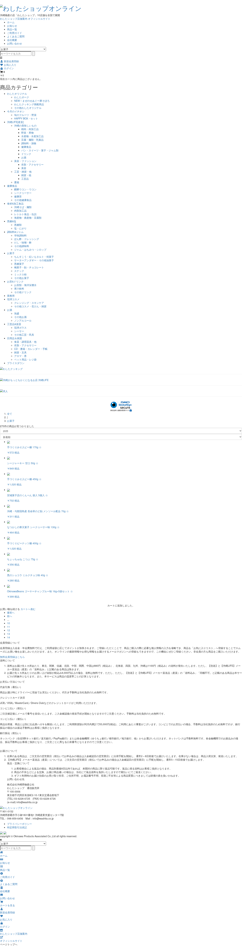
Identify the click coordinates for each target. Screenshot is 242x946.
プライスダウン (15, 363)
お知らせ (12, 25)
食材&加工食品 (15, 203)
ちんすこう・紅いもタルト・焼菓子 (34, 256)
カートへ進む (28, 609)
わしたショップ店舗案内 (13, 18)
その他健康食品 (23, 200)
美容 (23, 168)
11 (8, 626)
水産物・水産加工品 (32, 136)
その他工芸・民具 (24, 334)
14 (8, 637)
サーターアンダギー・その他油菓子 (34, 260)
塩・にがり (20, 228)
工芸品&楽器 (14, 324)
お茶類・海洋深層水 (25, 285)
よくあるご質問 (15, 36)
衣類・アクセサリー (32, 164)
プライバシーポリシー (19, 823)
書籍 (16, 182)
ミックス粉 (20, 274)
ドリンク (26, 154)
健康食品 (26, 147)
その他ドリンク (23, 292)
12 (8, 630)
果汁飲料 (19, 288)
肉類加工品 (20, 210)
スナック (19, 271)
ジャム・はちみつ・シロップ (30, 249)
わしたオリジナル (17, 93)
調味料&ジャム (15, 232)
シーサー (19, 331)
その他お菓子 (21, 278)
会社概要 (12, 40)
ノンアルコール (23, 320)
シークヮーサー (23, 193)
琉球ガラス (20, 327)
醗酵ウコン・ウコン (25, 189)
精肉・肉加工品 (30, 129)
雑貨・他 (26, 175)
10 (8, 623)
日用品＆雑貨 (14, 338)
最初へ (11, 612)
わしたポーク (21, 97)
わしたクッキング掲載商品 (29, 104)
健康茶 (18, 196)
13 (8, 634)
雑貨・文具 (20, 352)
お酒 (23, 157)
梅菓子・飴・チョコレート (29, 267)
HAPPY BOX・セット (26, 118)
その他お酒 (20, 317)
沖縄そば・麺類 (23, 207)
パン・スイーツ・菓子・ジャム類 (39, 150)
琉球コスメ (13, 299)
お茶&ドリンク (15, 281)
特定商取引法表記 (17, 827)
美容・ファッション (25, 161)
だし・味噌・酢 (23, 242)
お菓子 (11, 253)
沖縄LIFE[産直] (15, 122)
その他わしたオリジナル (27, 108)
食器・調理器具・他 (25, 341)
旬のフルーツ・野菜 (25, 115)
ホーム (11, 22)
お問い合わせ (14, 43)
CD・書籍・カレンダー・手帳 (30, 349)
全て (9, 413)
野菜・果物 (27, 132)
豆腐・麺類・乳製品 (32, 139)
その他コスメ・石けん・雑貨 (30, 306)
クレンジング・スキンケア (29, 302)
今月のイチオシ (15, 111)
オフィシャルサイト (39, 18)
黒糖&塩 (11, 221)
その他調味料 (21, 246)
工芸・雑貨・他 (23, 171)
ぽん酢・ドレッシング (26, 239)
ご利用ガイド (14, 33)
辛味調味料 (20, 235)
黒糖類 (18, 224)
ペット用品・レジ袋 (25, 359)
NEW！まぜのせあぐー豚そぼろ (32, 100)
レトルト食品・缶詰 (25, 214)
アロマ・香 (20, 356)
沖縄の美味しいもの (25, 125)
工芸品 (25, 178)
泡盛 (16, 313)
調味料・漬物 (28, 143)
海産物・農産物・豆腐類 (27, 217)
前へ (9, 616)
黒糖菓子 (19, 263)
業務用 (11, 295)
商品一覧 (12, 29)
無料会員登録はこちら (12, 657)
